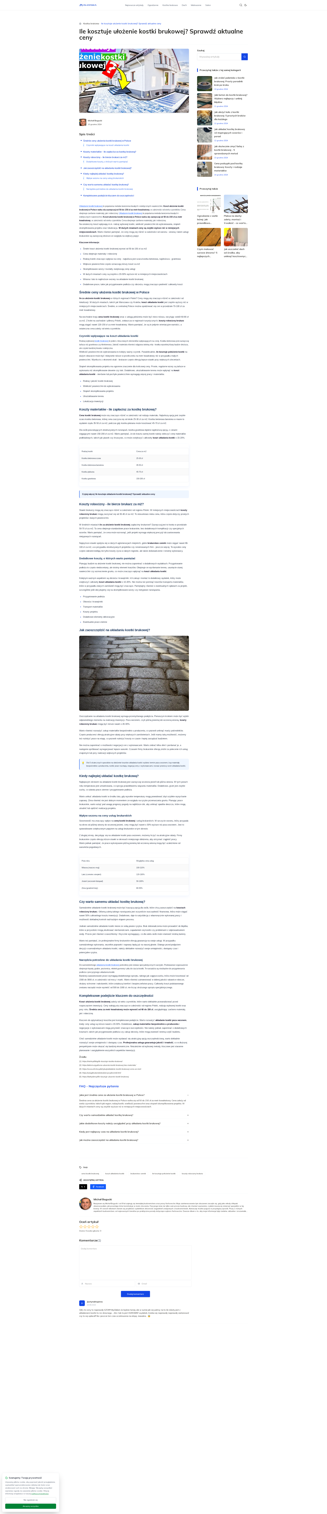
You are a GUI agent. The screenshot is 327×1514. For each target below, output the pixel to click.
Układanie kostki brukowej (91, 206)
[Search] (241, 5)
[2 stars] (85, 1227)
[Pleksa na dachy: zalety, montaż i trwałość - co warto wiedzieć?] (236, 204)
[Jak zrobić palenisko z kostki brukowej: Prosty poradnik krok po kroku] (204, 83)
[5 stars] (97, 1227)
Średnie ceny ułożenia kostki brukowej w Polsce (107, 140)
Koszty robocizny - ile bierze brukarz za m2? (105, 157)
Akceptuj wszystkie (31, 1506)
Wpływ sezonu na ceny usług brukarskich (105, 178)
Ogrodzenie (153, 5)
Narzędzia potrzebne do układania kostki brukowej (109, 189)
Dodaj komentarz (135, 1294)
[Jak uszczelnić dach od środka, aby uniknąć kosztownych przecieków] (236, 237)
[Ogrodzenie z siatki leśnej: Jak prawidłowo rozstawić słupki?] (209, 204)
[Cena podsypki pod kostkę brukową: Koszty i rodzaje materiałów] (204, 169)
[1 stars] (81, 1227)
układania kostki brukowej (107, 965)
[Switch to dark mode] (245, 5)
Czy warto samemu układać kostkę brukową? (106, 184)
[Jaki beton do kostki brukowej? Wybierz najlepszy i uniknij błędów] (204, 100)
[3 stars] (89, 1227)
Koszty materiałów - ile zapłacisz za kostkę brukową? (109, 151)
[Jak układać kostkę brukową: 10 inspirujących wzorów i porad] (204, 135)
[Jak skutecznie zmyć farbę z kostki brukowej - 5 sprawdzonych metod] (204, 152)
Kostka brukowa (170, 5)
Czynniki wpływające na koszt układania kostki (107, 145)
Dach (184, 5)
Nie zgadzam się (31, 1500)
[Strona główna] (80, 23)
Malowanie (196, 5)
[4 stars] (93, 1227)
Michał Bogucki (95, 120)
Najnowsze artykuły (134, 5)
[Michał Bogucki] (82, 122)
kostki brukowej (101, 341)
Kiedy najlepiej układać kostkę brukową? (103, 173)
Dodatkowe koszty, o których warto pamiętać (107, 161)
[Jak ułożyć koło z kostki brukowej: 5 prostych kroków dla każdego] (204, 117)
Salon (208, 5)
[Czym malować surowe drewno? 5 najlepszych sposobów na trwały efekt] (209, 237)
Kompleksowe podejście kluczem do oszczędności (108, 195)
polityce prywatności (40, 1494)
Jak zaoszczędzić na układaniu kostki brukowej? (107, 168)
